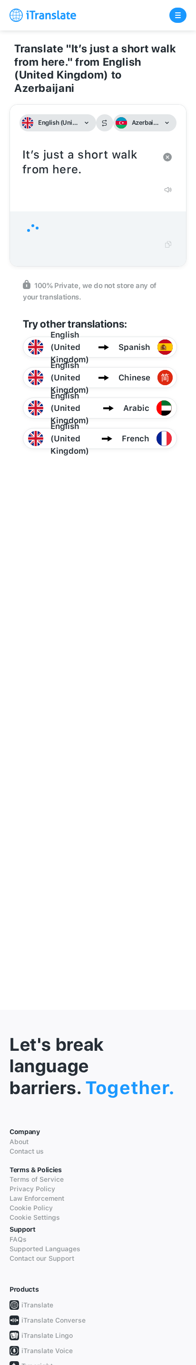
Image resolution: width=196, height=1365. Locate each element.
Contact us (27, 1151)
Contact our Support (42, 1258)
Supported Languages (45, 1249)
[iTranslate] (43, 15)
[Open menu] (177, 15)
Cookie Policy (31, 1208)
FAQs (18, 1239)
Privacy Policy (32, 1189)
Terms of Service (37, 1179)
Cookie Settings (35, 1217)
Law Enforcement (37, 1198)
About (19, 1142)
